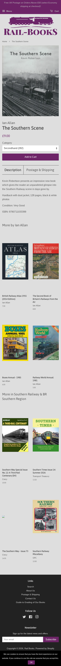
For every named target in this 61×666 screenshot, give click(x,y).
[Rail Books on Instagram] (36, 617)
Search (30, 587)
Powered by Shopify (45, 648)
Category (7, 143)
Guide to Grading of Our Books (30, 602)
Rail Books (29, 648)
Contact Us (30, 598)
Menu (9, 11)
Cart (56, 11)
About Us (30, 591)
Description (12, 170)
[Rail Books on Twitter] (24, 617)
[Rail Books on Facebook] (30, 617)
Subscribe (51, 639)
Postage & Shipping (40, 170)
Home (4, 41)
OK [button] (31, 662)
